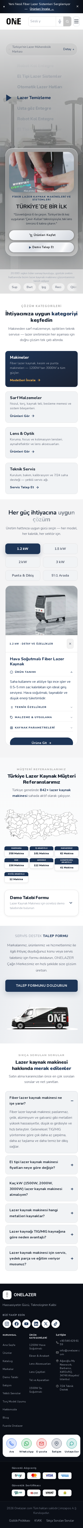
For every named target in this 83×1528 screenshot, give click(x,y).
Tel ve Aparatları (39, 1380)
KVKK (38, 1521)
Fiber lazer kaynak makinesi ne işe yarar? (36, 1100)
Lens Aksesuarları (40, 1364)
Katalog (8, 1361)
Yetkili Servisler (12, 1393)
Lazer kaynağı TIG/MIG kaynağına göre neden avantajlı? (37, 1234)
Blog (6, 1417)
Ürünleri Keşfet (45, 235)
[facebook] (16, 1324)
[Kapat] (70, 644)
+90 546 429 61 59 (69, 1342)
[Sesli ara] (59, 21)
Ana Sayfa (9, 1345)
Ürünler (7, 1353)
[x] (46, 1324)
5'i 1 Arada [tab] (60, 575)
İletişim (7, 1385)
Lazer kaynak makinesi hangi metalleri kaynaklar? (34, 1213)
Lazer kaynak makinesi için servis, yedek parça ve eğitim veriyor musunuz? (38, 1258)
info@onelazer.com (70, 1352)
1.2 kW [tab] (22, 549)
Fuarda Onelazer (13, 1426)
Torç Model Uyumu (14, 1401)
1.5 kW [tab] (60, 549)
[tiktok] (55, 1324)
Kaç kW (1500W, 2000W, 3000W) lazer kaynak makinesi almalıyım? (36, 1189)
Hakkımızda (10, 1409)
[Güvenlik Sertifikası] (34, 1493)
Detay (67, 49)
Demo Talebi (10, 1377)
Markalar (8, 1369)
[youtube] (26, 1324)
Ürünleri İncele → (42, 9)
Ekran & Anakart (39, 1356)
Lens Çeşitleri (37, 1372)
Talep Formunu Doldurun (41, 985)
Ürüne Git (39, 743)
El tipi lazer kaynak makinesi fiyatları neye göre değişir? (34, 1165)
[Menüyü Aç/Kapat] (76, 21)
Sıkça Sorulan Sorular (60, 1521)
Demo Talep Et (43, 247)
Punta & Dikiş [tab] (23, 575)
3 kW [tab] (60, 562)
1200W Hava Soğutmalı (37, 1347)
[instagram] (7, 1324)
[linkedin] (36, 1324)
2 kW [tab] (23, 562)
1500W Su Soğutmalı (35, 1390)
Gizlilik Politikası (19, 1521)
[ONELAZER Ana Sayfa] (15, 21)
